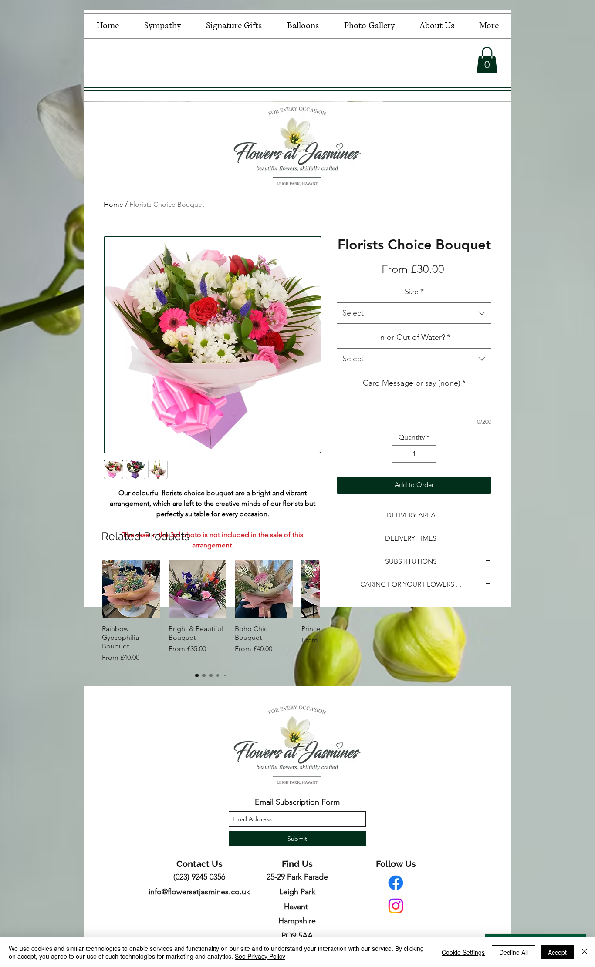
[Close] (584, 952)
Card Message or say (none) (414, 383)
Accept (557, 952)
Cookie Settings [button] (463, 952)
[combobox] (414, 313)
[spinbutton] (414, 454)
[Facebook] (396, 883)
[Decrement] (399, 454)
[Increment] (429, 454)
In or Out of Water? (414, 337)
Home (113, 204)
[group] (210, 612)
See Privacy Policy (260, 956)
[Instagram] (396, 906)
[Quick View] (131, 589)
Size (414, 291)
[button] (487, 60)
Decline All (513, 952)
